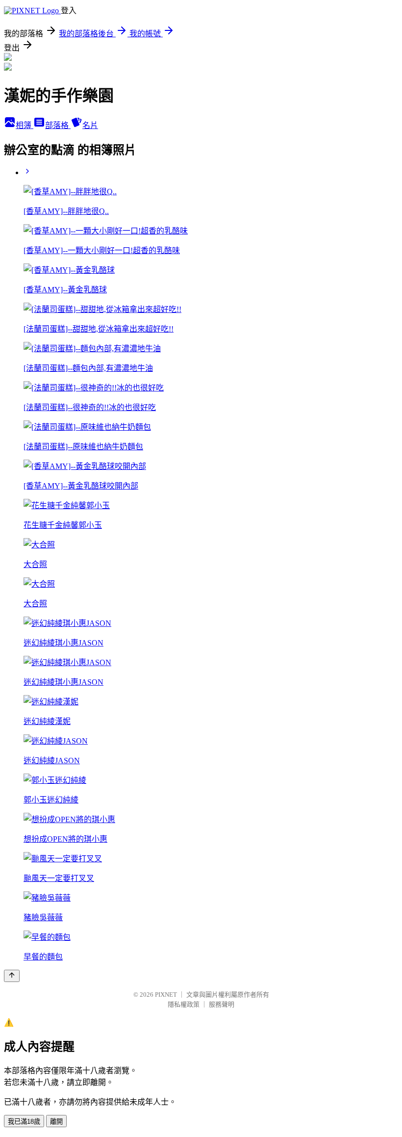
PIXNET (166, 994)
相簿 (24, 125)
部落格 (58, 125)
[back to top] (12, 976)
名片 (90, 125)
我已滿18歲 (24, 1121)
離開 (56, 1121)
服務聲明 (221, 1004)
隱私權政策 (184, 1004)
